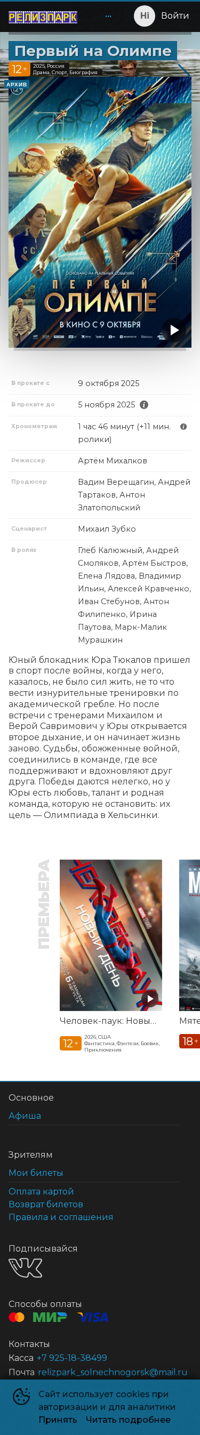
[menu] (102, 16)
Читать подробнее (128, 1420)
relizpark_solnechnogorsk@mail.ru (113, 1372)
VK (25, 1268)
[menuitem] (108, 16)
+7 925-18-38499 (72, 1358)
